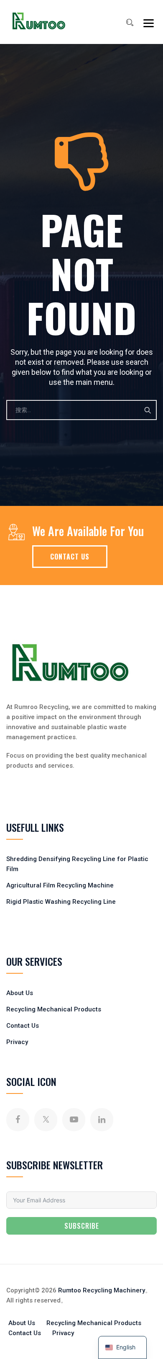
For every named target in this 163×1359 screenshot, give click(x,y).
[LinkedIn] (101, 1119)
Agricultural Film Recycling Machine (60, 885)
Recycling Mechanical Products (53, 1009)
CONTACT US (69, 557)
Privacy (17, 1042)
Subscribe (81, 1226)
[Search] (130, 22)
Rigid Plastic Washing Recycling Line (61, 901)
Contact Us (22, 1025)
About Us (19, 993)
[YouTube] (73, 1119)
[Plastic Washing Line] (39, 21)
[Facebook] (17, 1119)
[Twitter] (45, 1119)
